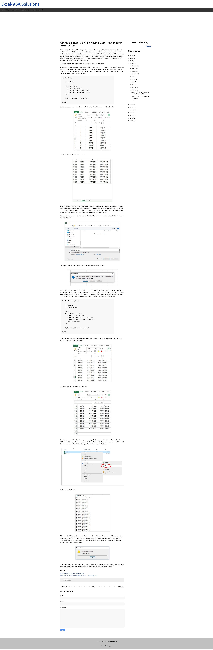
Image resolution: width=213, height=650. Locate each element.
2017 (131, 112)
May (133, 79)
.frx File (133, 101)
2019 (131, 107)
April (133, 82)
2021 (131, 63)
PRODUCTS (24, 10)
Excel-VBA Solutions (20, 4)
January (134, 90)
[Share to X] (67, 580)
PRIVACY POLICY (37, 10)
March (133, 84)
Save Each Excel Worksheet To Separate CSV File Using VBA (78, 576)
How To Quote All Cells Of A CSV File (72, 574)
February (134, 87)
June (133, 76)
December (134, 66)
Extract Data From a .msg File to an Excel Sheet (140, 97)
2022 (131, 61)
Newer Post (64, 586)
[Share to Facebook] (69, 580)
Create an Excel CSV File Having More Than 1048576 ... (140, 93)
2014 (131, 121)
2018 (131, 110)
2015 (131, 118)
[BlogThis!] (66, 580)
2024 (131, 55)
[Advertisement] (106, 26)
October (134, 71)
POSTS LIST (5, 10)
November (134, 68)
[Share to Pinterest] (70, 580)
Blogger (110, 646)
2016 (131, 115)
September (135, 74)
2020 (131, 104)
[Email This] (64, 580)
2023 (131, 58)
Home (92, 586)
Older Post (121, 586)
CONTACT (15, 10)
